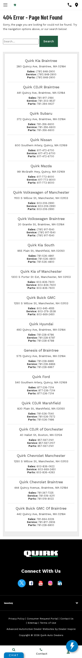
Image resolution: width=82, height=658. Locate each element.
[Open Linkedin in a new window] (60, 583)
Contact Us (66, 618)
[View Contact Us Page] (69, 4)
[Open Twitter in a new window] (22, 583)
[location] (76, 4)
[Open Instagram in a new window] (50, 583)
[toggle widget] (72, 646)
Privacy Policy (16, 618)
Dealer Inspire (67, 629)
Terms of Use (48, 622)
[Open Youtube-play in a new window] (41, 583)
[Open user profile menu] (68, 652)
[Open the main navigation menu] (5, 5)
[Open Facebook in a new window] (31, 583)
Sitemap (33, 622)
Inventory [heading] (8, 602)
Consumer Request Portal (42, 618)
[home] (15, 4)
